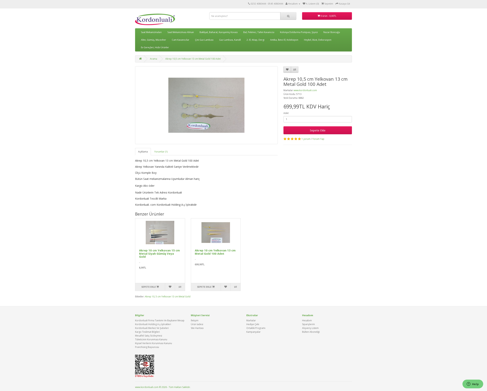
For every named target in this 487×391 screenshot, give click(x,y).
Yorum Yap (318, 139)
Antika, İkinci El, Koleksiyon (284, 39)
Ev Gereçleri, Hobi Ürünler (155, 47)
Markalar (251, 320)
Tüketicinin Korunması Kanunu (151, 339)
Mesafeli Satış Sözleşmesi (148, 335)
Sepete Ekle (317, 130)
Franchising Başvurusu (147, 347)
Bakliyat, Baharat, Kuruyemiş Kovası (219, 32)
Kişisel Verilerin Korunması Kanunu (153, 343)
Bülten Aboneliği (311, 331)
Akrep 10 (149, 296)
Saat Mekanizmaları (151, 32)
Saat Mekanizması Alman (180, 32)
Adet (286, 113)
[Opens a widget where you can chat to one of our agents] (472, 384)
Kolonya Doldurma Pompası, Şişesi (299, 32)
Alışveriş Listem (310, 328)
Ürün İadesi (197, 324)
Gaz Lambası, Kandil (230, 39)
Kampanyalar (253, 331)
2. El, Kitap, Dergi (255, 39)
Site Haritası (197, 328)
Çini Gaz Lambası (204, 39)
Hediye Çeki (252, 324)
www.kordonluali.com (305, 90)
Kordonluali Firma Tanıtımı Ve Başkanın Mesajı (159, 320)
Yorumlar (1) (161, 151)
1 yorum (306, 139)
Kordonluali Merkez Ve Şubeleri (152, 328)
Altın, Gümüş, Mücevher (153, 39)
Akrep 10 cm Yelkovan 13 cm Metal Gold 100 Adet (215, 251)
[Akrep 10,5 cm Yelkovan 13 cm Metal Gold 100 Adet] (206, 105)
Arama (153, 58)
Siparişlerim (308, 324)
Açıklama (143, 151)
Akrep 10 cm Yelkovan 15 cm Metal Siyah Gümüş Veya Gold (159, 253)
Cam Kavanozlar (180, 39)
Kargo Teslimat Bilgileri (147, 331)
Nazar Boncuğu (331, 32)
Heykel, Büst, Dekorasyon (317, 39)
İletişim (194, 320)
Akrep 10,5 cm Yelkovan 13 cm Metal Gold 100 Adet (193, 58)
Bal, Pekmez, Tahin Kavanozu (258, 32)
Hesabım (307, 320)
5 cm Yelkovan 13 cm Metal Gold (173, 296)
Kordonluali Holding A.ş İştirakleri (153, 324)
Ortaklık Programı (255, 328)
